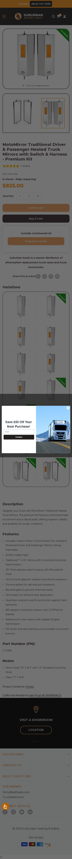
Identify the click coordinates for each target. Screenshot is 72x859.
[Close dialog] (67, 408)
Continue (18, 437)
